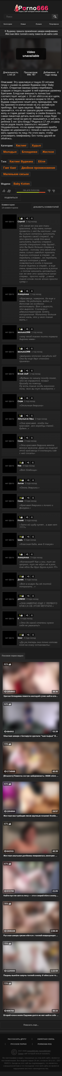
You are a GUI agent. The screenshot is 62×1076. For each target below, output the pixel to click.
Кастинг (21, 145)
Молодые (10, 151)
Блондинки (29, 151)
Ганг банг (9, 167)
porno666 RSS (45, 1044)
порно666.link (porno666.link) (39, 1051)
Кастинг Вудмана (21, 161)
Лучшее (39, 24)
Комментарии (8, 205)
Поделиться (11, 198)
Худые (36, 145)
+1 (27, 218)
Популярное (54, 24)
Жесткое (48, 151)
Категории (8, 24)
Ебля (41, 161)
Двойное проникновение (38, 167)
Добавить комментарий (46, 207)
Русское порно (19, 1044)
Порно (20, 1054)
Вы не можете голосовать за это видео (8, 191)
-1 (32, 218)
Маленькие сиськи (16, 174)
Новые (23, 24)
